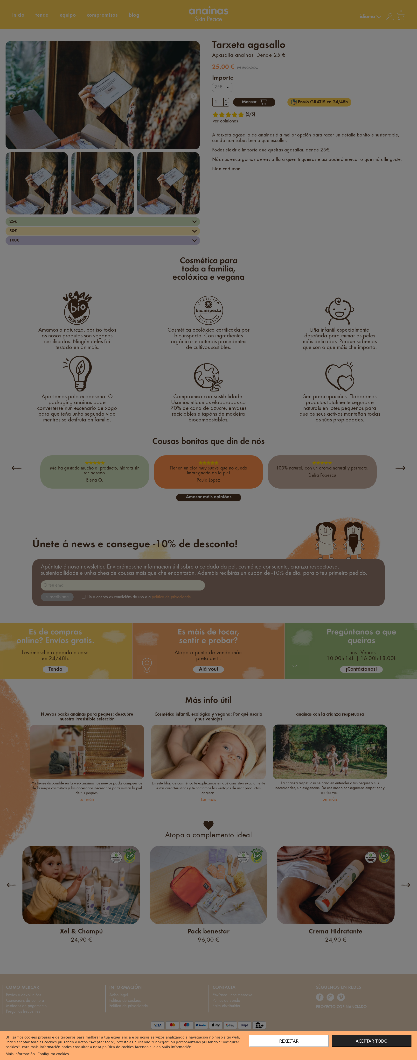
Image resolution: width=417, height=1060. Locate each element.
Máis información (20, 1053)
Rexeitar (289, 1041)
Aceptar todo (372, 1041)
